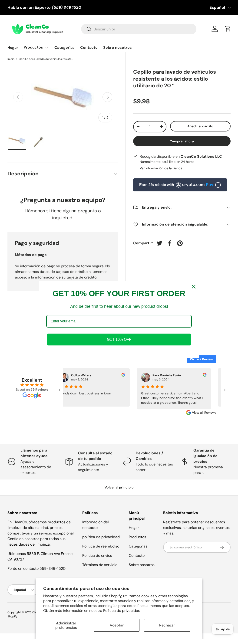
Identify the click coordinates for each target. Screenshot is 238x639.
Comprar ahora (182, 141)
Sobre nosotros (117, 47)
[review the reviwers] (120, 375)
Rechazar (167, 625)
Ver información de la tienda (161, 168)
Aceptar (117, 625)
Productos (137, 536)
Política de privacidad (121, 610)
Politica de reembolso (100, 546)
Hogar (12, 47)
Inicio (10, 59)
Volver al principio (119, 487)
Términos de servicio (99, 564)
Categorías (64, 47)
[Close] (193, 286)
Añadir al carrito (200, 126)
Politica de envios (97, 555)
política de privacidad (101, 536)
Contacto (89, 47)
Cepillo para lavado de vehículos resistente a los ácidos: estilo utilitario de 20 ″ (47, 59)
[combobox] (138, 29)
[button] (228, 29)
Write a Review (201, 359)
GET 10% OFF (119, 339)
